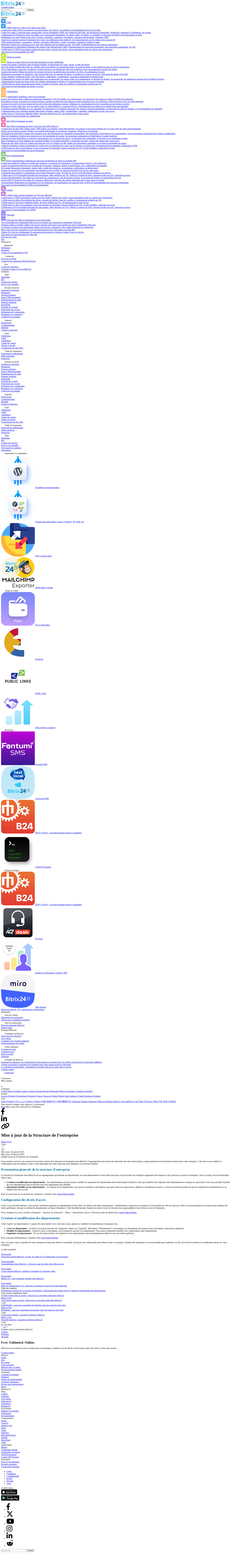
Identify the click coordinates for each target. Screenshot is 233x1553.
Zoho (3, 1428)
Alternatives (6, 1401)
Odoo (3, 1442)
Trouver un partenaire (10, 1462)
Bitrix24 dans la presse (10, 1367)
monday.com (6, 1425)
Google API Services (10, 1457)
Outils (3, 1357)
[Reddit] (9, 1546)
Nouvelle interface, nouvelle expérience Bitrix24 (21, 1320)
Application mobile (9, 1450)
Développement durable (11, 1370)
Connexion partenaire (10, 1467)
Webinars (5, 1377)
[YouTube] (10, 1524)
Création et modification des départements (88, 1291)
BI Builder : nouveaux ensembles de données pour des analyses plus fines (32, 1310)
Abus (8, 1483)
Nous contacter (7, 1365)
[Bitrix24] (13, 5)
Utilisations (6, 1404)
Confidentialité (12, 1476)
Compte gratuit (7, 7)
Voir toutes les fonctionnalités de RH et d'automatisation (25, 185)
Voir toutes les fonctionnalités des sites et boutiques (22, 150)
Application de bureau (10, 1452)
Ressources (6, 1406)
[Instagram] (9, 1531)
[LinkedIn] (9, 1538)
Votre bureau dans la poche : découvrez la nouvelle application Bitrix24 (31, 1300)
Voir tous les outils (9, 237)
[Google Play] (10, 1500)
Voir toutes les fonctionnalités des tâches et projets (22, 86)
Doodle (4, 1437)
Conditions (11, 1474)
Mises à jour (6, 1142)
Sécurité (9, 1481)
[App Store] (9, 1494)
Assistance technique (10, 1374)
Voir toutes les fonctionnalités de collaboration (20, 116)
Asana (3, 1421)
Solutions (5, 1396)
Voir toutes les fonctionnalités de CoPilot (18, 210)
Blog (3, 1107)
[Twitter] (9, 1516)
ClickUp (4, 1423)
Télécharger (6, 1413)
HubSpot (5, 1433)
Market (4, 1447)
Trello (3, 1430)
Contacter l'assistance (10, 1382)
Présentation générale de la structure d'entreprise (21, 1291)
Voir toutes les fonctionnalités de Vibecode (19, 234)
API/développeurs (8, 1454)
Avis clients (6, 1399)
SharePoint (5, 1440)
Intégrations (6, 450)
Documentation (7, 1416)
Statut (3, 1387)
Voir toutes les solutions (11, 448)
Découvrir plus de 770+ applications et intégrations (22, 1009)
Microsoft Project (8, 1435)
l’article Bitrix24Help (127, 1212)
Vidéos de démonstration (11, 1379)
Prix (3, 239)
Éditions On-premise (10, 1411)
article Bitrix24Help (65, 1194)
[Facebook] (8, 1509)
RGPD (9, 1478)
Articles (4, 1394)
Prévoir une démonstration (12, 1384)
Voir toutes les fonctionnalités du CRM (17, 52)
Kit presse (5, 1362)
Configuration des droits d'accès (55, 1291)
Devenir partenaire (9, 1464)
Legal (8, 1471)
